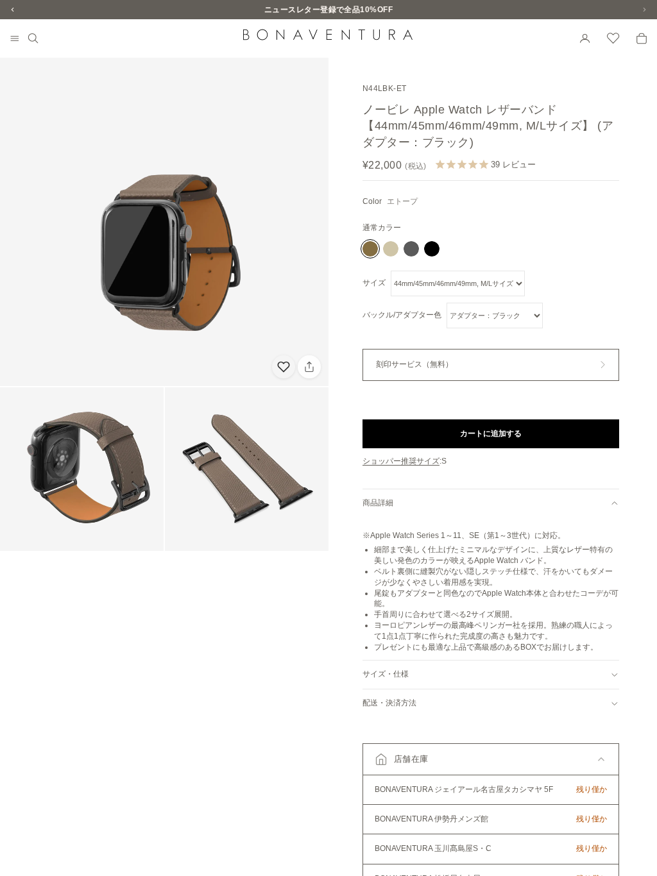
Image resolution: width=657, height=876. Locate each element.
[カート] (641, 38)
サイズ (374, 282)
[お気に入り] (613, 38)
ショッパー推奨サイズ (401, 461)
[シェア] (309, 366)
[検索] (33, 38)
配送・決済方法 (389, 702)
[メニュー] (15, 39)
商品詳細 (378, 502)
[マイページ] (585, 38)
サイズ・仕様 (386, 674)
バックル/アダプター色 (402, 314)
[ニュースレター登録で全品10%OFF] (328, 9)
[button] (491, 759)
